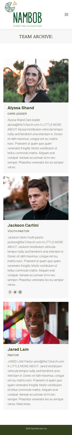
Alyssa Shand (21, 108)
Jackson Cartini (23, 225)
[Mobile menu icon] (66, 14)
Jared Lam (18, 349)
